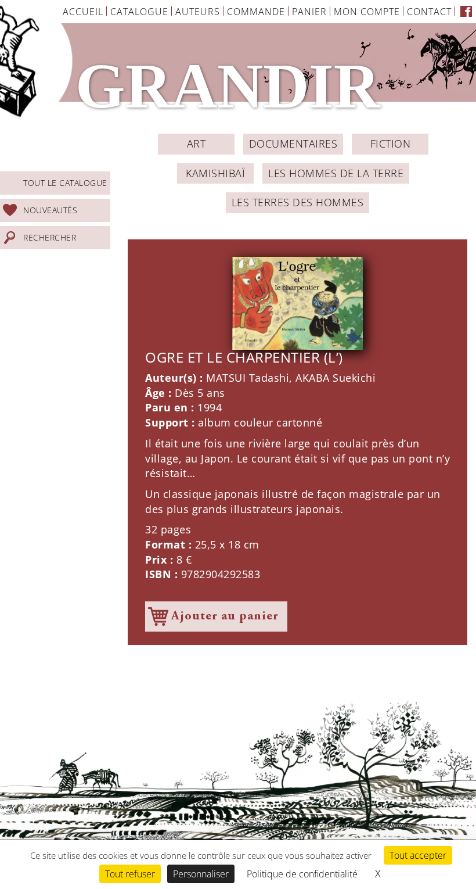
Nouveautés (50, 210)
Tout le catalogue (65, 182)
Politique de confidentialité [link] (302, 874)
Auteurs (197, 11)
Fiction (390, 143)
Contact (429, 11)
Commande (256, 11)
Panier (309, 11)
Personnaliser (201, 874)
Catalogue (139, 11)
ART (196, 143)
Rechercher (49, 237)
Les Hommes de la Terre (335, 173)
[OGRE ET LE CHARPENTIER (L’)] (297, 303)
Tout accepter (418, 855)
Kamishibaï (215, 173)
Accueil (83, 11)
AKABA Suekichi (335, 378)
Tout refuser (130, 874)
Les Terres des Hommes (298, 202)
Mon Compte (367, 11)
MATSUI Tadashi (247, 378)
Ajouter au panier (225, 616)
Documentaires (293, 143)
